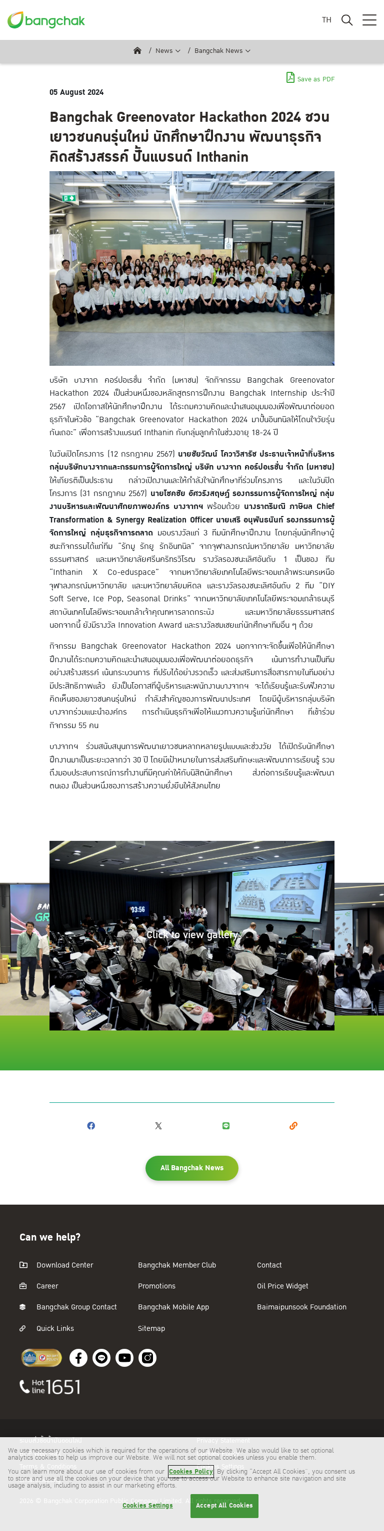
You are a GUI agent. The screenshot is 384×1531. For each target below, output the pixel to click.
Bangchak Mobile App (173, 1307)
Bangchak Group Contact (75, 1307)
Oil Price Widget (282, 1286)
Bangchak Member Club (177, 1265)
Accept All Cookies (224, 1505)
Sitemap (151, 1328)
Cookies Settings (147, 1505)
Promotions (157, 1286)
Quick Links (54, 1328)
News (164, 51)
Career (46, 1286)
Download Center (63, 1265)
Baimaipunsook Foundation (301, 1307)
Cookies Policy (191, 1471)
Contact (269, 1265)
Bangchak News (218, 51)
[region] (192, 1484)
